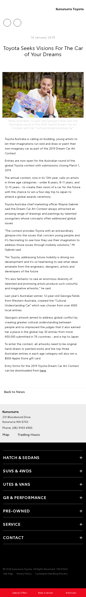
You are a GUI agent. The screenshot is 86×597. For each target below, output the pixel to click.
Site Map (8, 573)
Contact (13, 537)
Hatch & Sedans (21, 457)
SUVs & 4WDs (17, 470)
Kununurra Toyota (70, 9)
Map (5, 434)
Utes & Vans (16, 484)
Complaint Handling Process (51, 573)
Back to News (14, 391)
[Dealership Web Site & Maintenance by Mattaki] (11, 581)
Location (17, 21)
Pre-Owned (16, 510)
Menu (80, 21)
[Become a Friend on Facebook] (5, 556)
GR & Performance (24, 497)
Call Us (7, 21)
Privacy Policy (24, 573)
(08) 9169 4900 (22, 428)
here (43, 370)
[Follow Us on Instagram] (12, 556)
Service (12, 524)
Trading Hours (29, 434)
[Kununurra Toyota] (9, 9)
